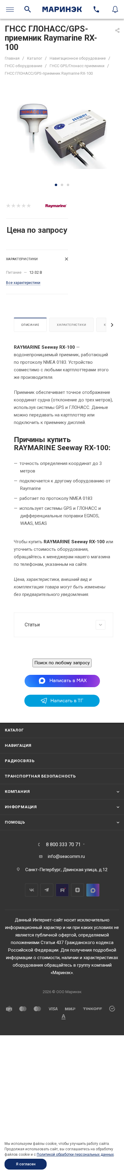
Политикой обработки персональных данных (75, 1154)
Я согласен (26, 1164)
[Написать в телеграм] (62, 705)
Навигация (18, 745)
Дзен (77, 890)
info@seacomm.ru (66, 856)
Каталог (14, 730)
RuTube (62, 890)
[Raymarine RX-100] (62, 136)
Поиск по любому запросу (62, 662)
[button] (56, 185)
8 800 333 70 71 (63, 844)
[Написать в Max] (62, 680)
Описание (30, 324)
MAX (92, 890)
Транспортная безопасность (40, 776)
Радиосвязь (20, 761)
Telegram (46, 890)
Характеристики (71, 324)
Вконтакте (31, 890)
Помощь (15, 822)
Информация (21, 807)
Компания (17, 791)
